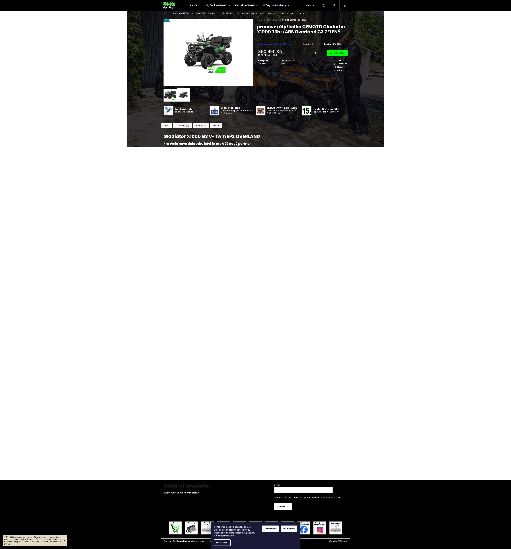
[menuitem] (195, 5)
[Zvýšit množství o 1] (322, 53)
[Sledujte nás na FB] (303, 527)
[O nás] (175, 527)
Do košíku (339, 53)
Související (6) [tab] (182, 125)
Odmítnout (270, 528)
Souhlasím (289, 528)
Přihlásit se (282, 506)
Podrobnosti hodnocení (294, 20)
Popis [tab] (166, 125)
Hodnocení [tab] (201, 125)
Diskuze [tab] (216, 125)
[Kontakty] (191, 527)
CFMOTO (336, 44)
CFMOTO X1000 (287, 60)
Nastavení (222, 542)
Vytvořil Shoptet (340, 541)
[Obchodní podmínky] (207, 527)
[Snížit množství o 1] (309, 53)
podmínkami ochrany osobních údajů (322, 497)
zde (232, 535)
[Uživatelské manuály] (335, 527)
